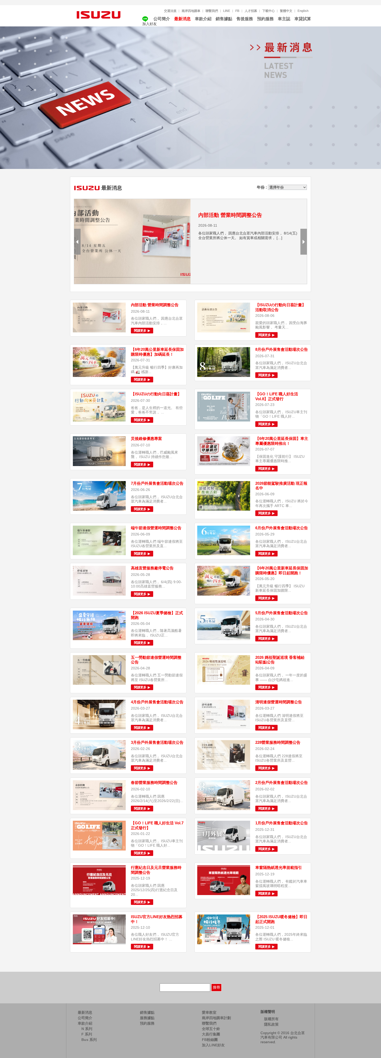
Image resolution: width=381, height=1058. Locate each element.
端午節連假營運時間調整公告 (156, 528)
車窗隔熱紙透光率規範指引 (278, 867)
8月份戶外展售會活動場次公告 (281, 349)
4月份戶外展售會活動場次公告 (157, 702)
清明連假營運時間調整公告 (278, 702)
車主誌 (284, 19)
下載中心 (268, 11)
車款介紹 (203, 19)
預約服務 (265, 19)
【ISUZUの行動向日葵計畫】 (156, 394)
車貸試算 (302, 19)
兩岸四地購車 (191, 11)
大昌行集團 (211, 1034)
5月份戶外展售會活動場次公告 (281, 613)
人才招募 (251, 11)
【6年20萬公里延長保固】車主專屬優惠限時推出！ (281, 441)
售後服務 (244, 19)
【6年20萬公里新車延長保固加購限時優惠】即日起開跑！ (281, 570)
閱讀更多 (140, 330)
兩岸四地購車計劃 (216, 1018)
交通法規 (170, 11)
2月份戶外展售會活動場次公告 (281, 782)
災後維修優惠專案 (146, 438)
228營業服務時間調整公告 (277, 742)
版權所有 (271, 1019)
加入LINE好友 (213, 1045)
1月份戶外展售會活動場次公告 (281, 823)
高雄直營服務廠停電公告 (152, 568)
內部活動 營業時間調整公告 (230, 215)
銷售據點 (224, 19)
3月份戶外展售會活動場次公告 (157, 742)
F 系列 (86, 1034)
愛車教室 (209, 1012)
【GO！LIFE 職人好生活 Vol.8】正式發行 (276, 396)
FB (237, 11)
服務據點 (147, 1018)
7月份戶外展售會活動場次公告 (157, 483)
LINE (226, 11)
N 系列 (86, 1029)
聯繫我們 (212, 11)
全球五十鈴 (211, 1029)
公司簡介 (161, 19)
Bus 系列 (89, 1040)
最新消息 (182, 19)
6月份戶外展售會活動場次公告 (281, 528)
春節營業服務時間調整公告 (154, 782)
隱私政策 (271, 1024)
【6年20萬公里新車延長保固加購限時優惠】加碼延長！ (157, 351)
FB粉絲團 (210, 1040)
